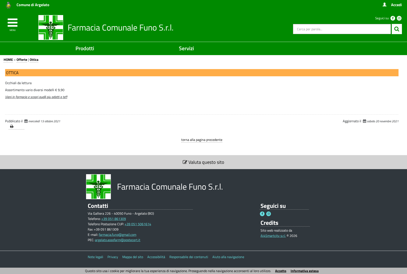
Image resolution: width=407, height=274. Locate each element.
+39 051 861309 (113, 218)
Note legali (95, 256)
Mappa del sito (132, 256)
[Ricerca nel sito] (397, 29)
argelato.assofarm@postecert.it (117, 239)
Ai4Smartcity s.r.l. (273, 235)
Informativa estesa (305, 270)
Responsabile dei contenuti (188, 256)
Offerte (22, 59)
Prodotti (84, 48)
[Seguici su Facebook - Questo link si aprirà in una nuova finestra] (392, 18)
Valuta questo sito (205, 162)
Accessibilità (156, 256)
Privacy (112, 256)
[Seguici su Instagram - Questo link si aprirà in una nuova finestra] (399, 18)
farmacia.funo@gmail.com (117, 234)
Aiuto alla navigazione (228, 256)
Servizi (186, 48)
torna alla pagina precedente (201, 139)
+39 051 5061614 (138, 224)
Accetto (280, 270)
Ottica (34, 59)
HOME (8, 59)
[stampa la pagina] (16, 126)
